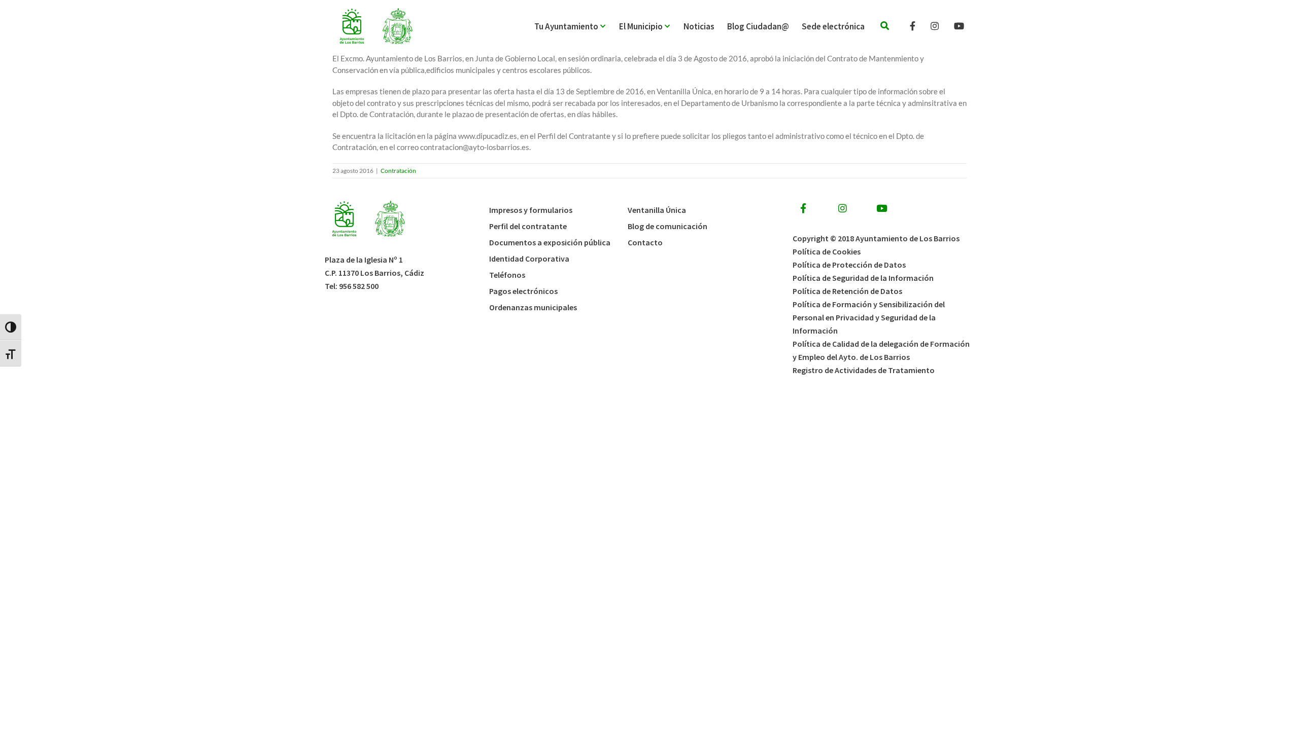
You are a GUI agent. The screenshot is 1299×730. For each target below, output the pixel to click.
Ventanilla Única (657, 210)
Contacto (645, 242)
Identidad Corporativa (529, 258)
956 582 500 (359, 286)
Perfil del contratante (528, 226)
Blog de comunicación (667, 226)
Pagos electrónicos (523, 291)
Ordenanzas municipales (533, 307)
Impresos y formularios (530, 210)
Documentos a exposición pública (549, 242)
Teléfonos (507, 275)
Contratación (398, 170)
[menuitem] (576, 26)
